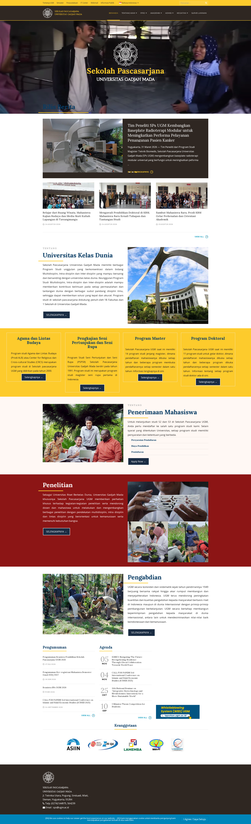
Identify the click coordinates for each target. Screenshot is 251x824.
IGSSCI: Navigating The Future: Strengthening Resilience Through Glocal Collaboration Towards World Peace (127, 661)
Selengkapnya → (34, 377)
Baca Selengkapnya (138, 158)
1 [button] (129, 172)
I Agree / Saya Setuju (194, 819)
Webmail (94, 3)
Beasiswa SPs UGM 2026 (54, 687)
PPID (142, 13)
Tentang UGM (48, 3)
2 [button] (132, 172)
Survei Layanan (199, 13)
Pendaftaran (137, 452)
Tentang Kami (129, 13)
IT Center (84, 3)
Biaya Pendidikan (140, 446)
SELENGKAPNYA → (56, 314)
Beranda (113, 13)
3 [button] (136, 172)
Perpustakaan (72, 3)
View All (199, 237)
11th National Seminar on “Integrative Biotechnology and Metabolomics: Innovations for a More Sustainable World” (127, 692)
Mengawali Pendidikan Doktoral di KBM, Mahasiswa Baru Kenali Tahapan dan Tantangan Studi (124, 216)
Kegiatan (182, 13)
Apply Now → (138, 461)
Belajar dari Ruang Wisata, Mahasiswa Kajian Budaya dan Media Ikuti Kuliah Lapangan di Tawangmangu (66, 216)
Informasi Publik (107, 3)
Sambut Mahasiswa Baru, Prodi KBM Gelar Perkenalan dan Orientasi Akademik (178, 216)
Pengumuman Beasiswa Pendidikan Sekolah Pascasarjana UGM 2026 (158, 128)
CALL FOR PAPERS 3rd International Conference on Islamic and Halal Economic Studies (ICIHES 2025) (68, 701)
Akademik (155, 13)
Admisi (168, 13)
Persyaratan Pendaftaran (143, 440)
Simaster (60, 3)
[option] (125, 145)
